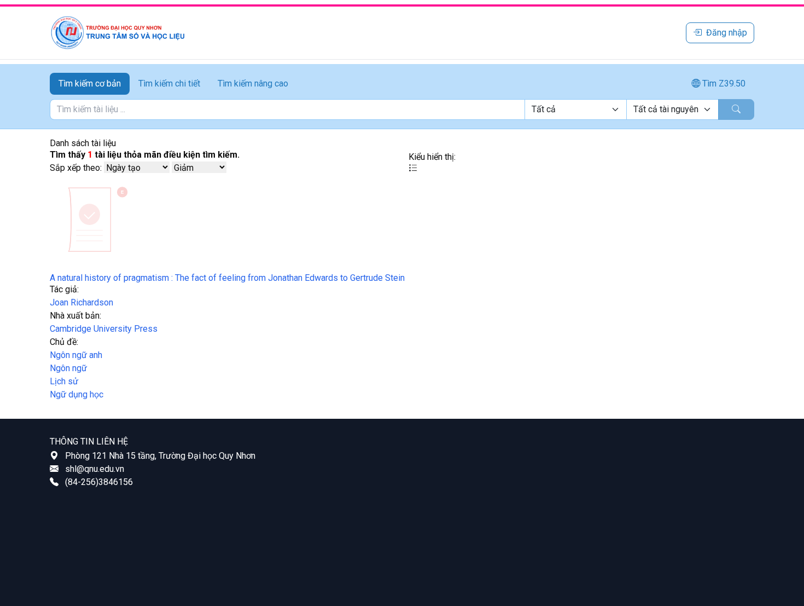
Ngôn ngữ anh (76, 355)
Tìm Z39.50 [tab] (722, 83)
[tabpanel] (402, 109)
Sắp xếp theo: (76, 168)
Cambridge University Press (104, 329)
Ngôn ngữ (68, 368)
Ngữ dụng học (76, 394)
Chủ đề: (64, 342)
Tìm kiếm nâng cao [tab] (253, 83)
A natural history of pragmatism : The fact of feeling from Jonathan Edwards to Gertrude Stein (227, 278)
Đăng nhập (726, 32)
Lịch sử (64, 381)
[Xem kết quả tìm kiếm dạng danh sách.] (413, 168)
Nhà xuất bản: (75, 315)
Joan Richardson (81, 302)
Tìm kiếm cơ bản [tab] (90, 83)
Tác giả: (64, 289)
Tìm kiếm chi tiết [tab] (169, 83)
